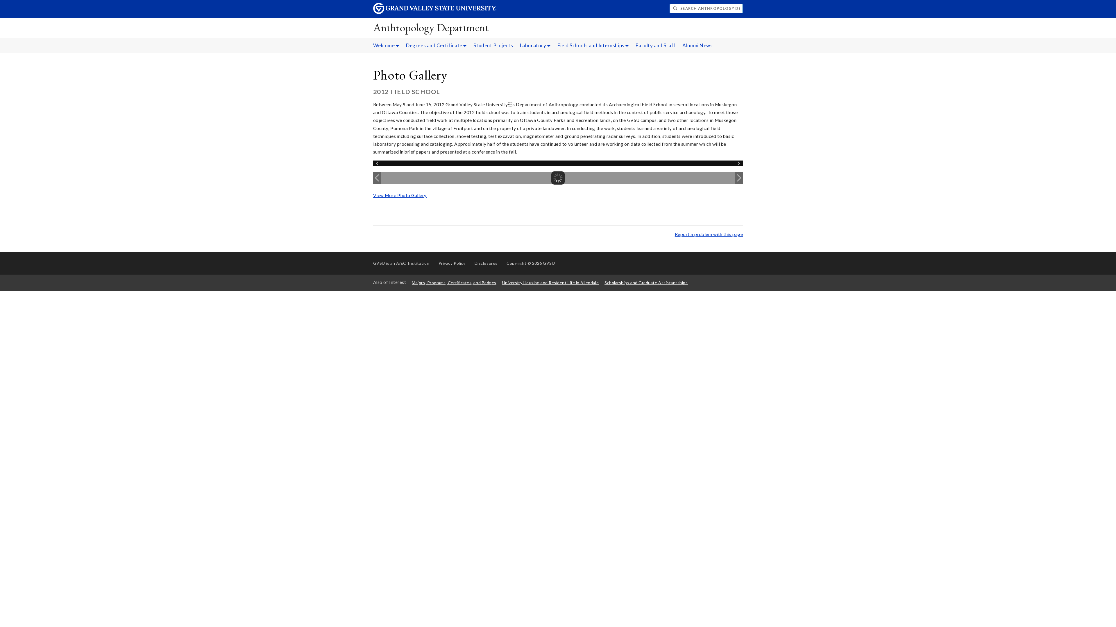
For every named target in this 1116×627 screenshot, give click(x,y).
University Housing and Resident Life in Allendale (550, 282)
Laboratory (533, 45)
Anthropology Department (431, 27)
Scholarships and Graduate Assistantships (646, 282)
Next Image (739, 178)
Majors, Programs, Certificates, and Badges (454, 282)
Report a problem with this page (709, 234)
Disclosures (486, 263)
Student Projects (493, 45)
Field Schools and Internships (591, 45)
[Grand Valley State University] (434, 12)
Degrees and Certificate (434, 45)
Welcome (384, 45)
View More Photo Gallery (400, 195)
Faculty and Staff (655, 45)
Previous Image (377, 178)
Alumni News (697, 45)
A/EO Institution (401, 263)
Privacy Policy (452, 263)
